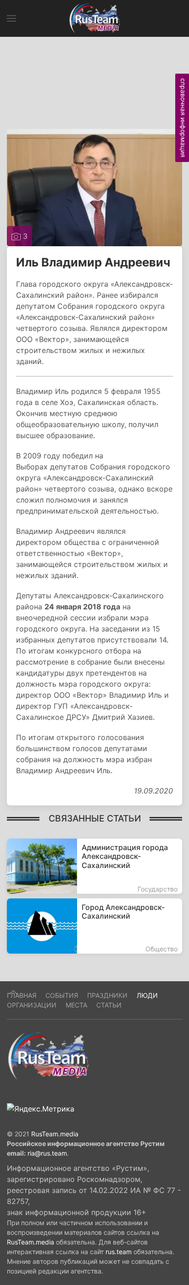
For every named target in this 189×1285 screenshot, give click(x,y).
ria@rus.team (47, 1153)
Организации (31, 1005)
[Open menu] (11, 18)
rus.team (119, 1252)
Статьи (109, 1005)
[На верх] (13, 992)
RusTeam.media (54, 1134)
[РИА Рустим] (48, 1055)
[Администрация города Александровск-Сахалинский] (94, 866)
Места (76, 1005)
